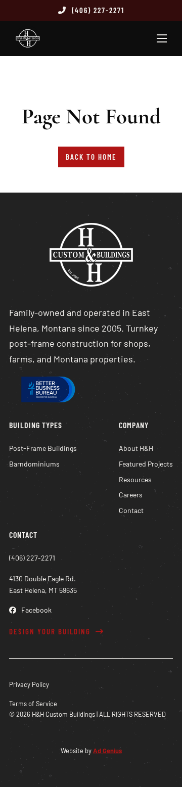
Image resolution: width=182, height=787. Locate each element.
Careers (131, 494)
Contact (131, 510)
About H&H (136, 448)
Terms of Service (33, 704)
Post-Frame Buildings (43, 448)
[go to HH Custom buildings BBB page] (47, 391)
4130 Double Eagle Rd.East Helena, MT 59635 (43, 584)
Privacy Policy (29, 684)
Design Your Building (49, 631)
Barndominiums (34, 463)
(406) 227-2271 (98, 10)
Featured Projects (146, 463)
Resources (135, 479)
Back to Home (91, 156)
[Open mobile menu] (162, 38)
